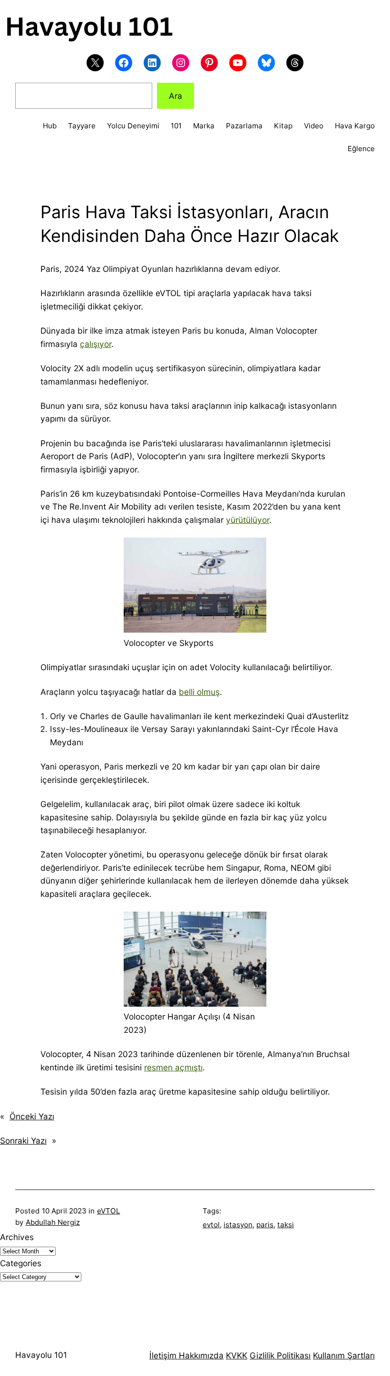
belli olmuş (199, 692)
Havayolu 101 (41, 1355)
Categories (20, 1263)
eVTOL (108, 1210)
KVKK (236, 1355)
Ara (175, 96)
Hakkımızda (200, 1355)
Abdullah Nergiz (53, 1222)
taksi (285, 1224)
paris (264, 1224)
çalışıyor (95, 344)
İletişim (162, 1355)
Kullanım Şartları (344, 1355)
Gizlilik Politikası (280, 1355)
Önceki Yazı (32, 1116)
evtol (211, 1224)
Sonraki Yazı (23, 1140)
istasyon (238, 1224)
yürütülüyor (247, 520)
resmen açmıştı (173, 1067)
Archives (17, 1237)
